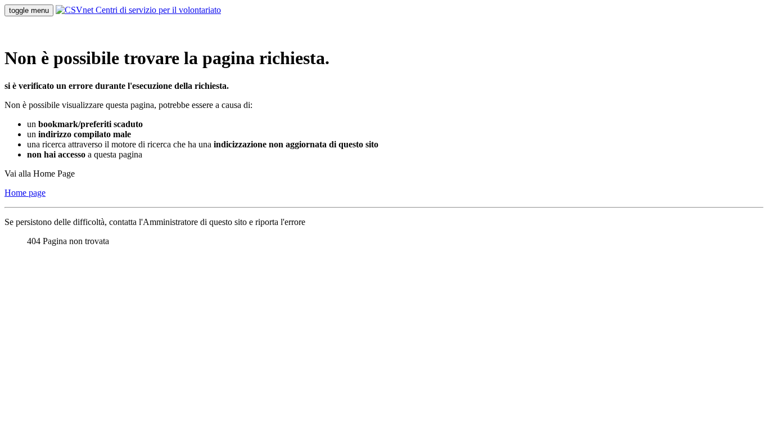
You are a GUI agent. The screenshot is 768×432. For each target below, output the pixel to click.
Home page (25, 192)
